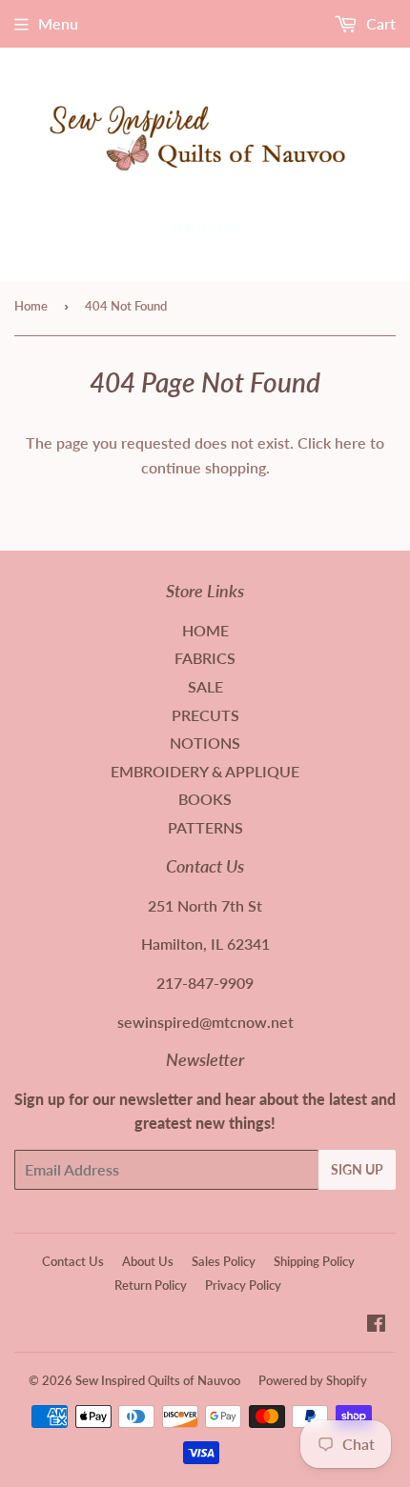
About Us (148, 1261)
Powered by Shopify (312, 1380)
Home (31, 305)
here (350, 442)
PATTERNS (205, 827)
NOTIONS (205, 742)
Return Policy (150, 1285)
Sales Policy (224, 1261)
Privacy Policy (243, 1285)
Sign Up (357, 1169)
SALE (205, 686)
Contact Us (73, 1261)
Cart (379, 23)
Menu (58, 23)
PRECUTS (205, 715)
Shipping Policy (314, 1261)
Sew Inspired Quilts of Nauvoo (157, 1380)
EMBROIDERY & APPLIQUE (205, 771)
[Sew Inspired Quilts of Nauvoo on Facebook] (376, 1325)
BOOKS (205, 799)
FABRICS (205, 658)
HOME (205, 630)
